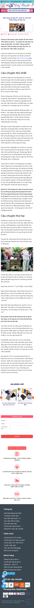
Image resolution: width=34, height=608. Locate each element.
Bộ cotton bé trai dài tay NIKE (25, 403)
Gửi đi (17, 436)
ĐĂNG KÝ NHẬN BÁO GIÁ (17, 448)
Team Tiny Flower (28, 602)
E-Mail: (3, 423)
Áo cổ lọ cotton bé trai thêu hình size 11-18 (8, 403)
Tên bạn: (3, 420)
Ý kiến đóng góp (4, 427)
